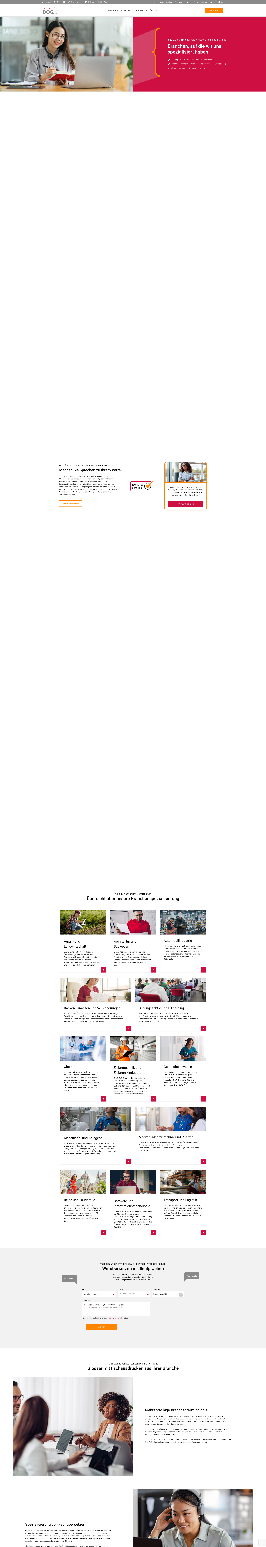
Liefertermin (157, 1289)
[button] (112, 10)
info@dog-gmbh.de (73, 2)
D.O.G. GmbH (198, 1429)
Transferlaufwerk (114, 1318)
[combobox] (99, 1294)
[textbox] (133, 1293)
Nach (120, 1289)
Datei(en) (86, 1300)
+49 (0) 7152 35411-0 (51, 2)
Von (84, 1289)
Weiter (101, 1327)
